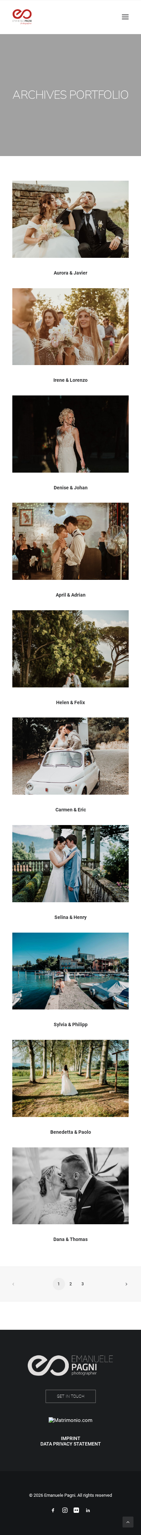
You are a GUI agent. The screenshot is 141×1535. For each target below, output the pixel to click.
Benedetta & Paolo (70, 1132)
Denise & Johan (71, 487)
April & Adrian (71, 595)
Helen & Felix (70, 702)
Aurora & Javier (70, 273)
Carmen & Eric (70, 809)
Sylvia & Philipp (71, 1024)
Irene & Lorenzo (70, 380)
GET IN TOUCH (71, 1396)
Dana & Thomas (70, 1239)
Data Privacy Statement (70, 1444)
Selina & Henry (70, 917)
